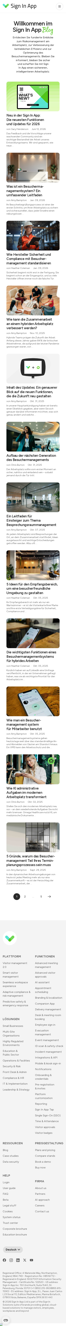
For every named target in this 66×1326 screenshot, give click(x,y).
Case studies (11, 1155)
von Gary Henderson (17, 129)
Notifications (43, 1069)
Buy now (40, 1167)
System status (11, 1217)
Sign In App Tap (44, 1109)
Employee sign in (45, 1024)
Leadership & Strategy (16, 1089)
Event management (47, 1040)
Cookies (8, 1211)
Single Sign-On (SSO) (48, 1115)
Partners (40, 1193)
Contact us (42, 1211)
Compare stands (45, 1155)
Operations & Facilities (16, 1060)
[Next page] (49, 896)
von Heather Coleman (18, 268)
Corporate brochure (15, 1228)
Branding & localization (48, 997)
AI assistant (42, 982)
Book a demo (43, 1161)
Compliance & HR (13, 1078)
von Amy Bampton (16, 200)
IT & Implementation (15, 1083)
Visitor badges (43, 1132)
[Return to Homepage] (20, 6)
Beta (5, 1199)
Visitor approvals (45, 1127)
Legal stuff (9, 1205)
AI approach (42, 1199)
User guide (9, 1188)
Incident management (48, 1051)
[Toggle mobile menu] (59, 6)
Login (6, 1182)
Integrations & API (46, 1057)
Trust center (10, 1222)
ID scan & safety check (49, 1046)
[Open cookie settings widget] (6, 1320)
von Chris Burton (15, 465)
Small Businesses (13, 1026)
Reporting (41, 1103)
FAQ (5, 1193)
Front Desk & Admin (15, 1072)
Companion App (45, 1003)
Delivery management (48, 1009)
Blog (5, 1150)
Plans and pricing (45, 1150)
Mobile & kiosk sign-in (48, 1063)
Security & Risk (11, 1066)
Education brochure (15, 1234)
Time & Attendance (47, 1121)
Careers (40, 1205)
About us (40, 1188)
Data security (11, 1161)
